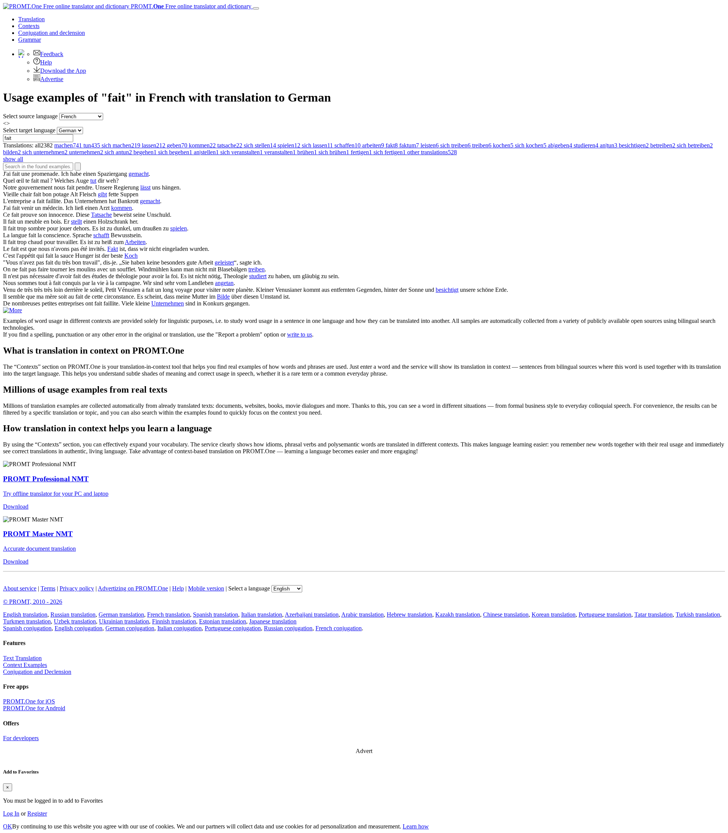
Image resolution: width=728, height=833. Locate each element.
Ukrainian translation (124, 621)
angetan (224, 283)
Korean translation (554, 614)
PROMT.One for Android (34, 708)
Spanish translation (215, 614)
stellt (76, 221)
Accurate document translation (39, 548)
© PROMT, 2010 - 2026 (32, 601)
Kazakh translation (457, 614)
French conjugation (338, 628)
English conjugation (78, 628)
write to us (299, 334)
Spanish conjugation (27, 628)
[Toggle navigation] (256, 8)
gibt (102, 194)
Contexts (28, 26)
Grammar (29, 39)
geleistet (224, 262)
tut (93, 180)
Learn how (416, 826)
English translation (25, 614)
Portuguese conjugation (233, 628)
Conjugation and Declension (37, 672)
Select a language (249, 588)
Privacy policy (77, 588)
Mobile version (206, 588)
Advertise (51, 79)
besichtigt (447, 290)
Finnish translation (174, 621)
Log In (11, 813)
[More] (12, 310)
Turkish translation (698, 614)
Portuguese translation (605, 614)
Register (37, 813)
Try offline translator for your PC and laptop (55, 493)
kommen (121, 208)
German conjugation (129, 628)
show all (13, 159)
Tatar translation (653, 614)
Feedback (51, 54)
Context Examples (25, 665)
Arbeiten (135, 242)
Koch (131, 255)
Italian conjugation (179, 628)
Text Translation (22, 658)
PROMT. (190, 6)
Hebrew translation (409, 614)
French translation (168, 614)
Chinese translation (506, 614)
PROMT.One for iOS (29, 701)
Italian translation (261, 614)
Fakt (112, 249)
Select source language (30, 116)
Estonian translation (222, 621)
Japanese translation (273, 621)
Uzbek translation (75, 621)
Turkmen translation (27, 621)
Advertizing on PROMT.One (133, 588)
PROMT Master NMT (38, 534)
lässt (145, 187)
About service (19, 588)
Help (46, 62)
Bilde (223, 296)
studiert (258, 276)
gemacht (139, 174)
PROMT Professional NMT (46, 479)
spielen (178, 228)
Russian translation (73, 614)
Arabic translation (362, 614)
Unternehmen (167, 303)
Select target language (29, 130)
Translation (31, 19)
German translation (121, 614)
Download (15, 506)
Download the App (63, 70)
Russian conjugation (288, 628)
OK (7, 826)
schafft (101, 235)
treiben (256, 269)
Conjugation (51, 33)
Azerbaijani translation (312, 614)
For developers (21, 738)
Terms (48, 588)
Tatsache (101, 214)
